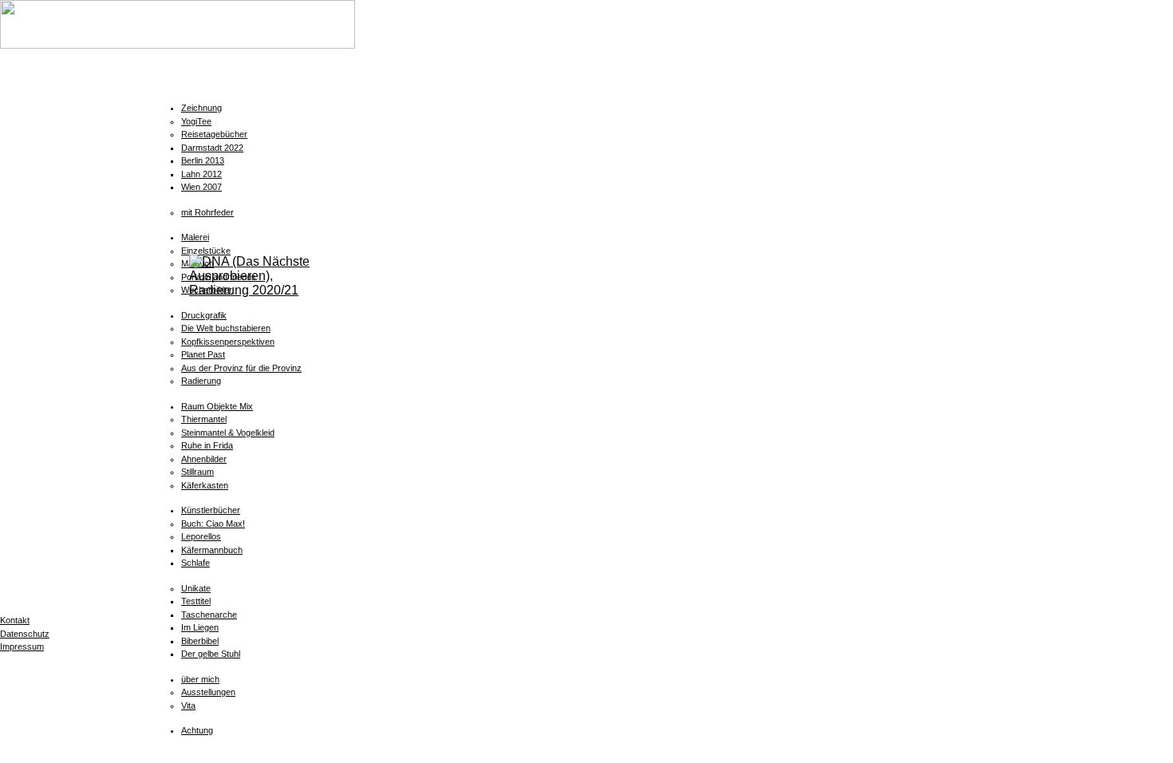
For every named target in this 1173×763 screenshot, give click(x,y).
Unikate (196, 588)
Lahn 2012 (201, 174)
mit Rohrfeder (207, 212)
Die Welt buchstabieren (226, 328)
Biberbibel (200, 641)
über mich (200, 679)
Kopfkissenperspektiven (227, 341)
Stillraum (197, 471)
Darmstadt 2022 (212, 147)
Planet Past (203, 354)
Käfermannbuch (212, 550)
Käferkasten (204, 485)
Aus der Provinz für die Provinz (241, 368)
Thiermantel (204, 419)
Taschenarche (209, 614)
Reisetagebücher (214, 134)
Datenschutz (24, 633)
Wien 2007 (201, 187)
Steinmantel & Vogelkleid (227, 432)
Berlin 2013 (202, 160)
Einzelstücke (206, 250)
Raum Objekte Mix (217, 406)
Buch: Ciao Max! (213, 523)
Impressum (22, 646)
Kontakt (15, 620)
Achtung (197, 730)
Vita (188, 705)
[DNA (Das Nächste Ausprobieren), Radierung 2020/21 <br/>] (256, 290)
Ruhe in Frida (207, 445)
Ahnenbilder (204, 459)
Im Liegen (200, 627)
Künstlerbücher (210, 510)
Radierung (201, 380)
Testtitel (196, 601)
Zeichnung (201, 108)
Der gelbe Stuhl (210, 653)
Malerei (195, 237)
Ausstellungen (208, 692)
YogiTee (196, 121)
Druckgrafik (204, 315)
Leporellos (201, 536)
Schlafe (195, 562)
